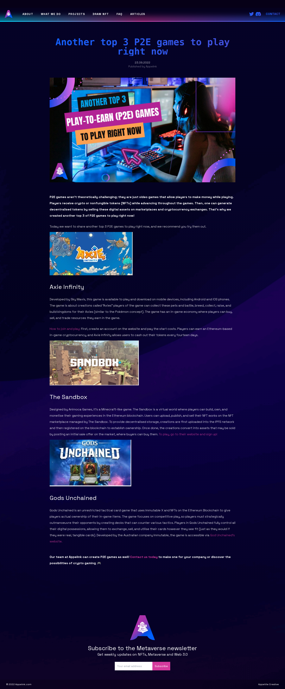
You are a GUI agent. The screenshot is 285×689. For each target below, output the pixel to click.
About (27, 14)
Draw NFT (101, 14)
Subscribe (161, 666)
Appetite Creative (268, 684)
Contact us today (144, 557)
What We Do (51, 14)
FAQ (119, 14)
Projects (76, 14)
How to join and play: (65, 329)
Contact (273, 14)
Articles (137, 14)
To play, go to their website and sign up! (188, 434)
